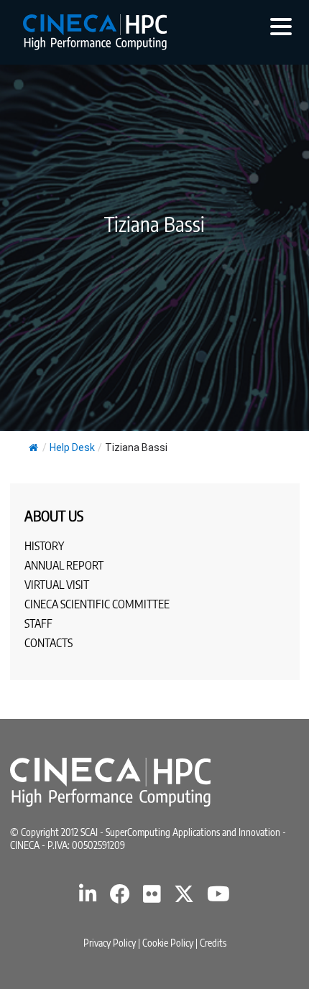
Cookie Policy (167, 943)
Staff (38, 623)
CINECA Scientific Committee (97, 604)
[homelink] (95, 32)
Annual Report (63, 565)
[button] (281, 26)
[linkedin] (88, 897)
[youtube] (218, 897)
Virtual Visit (56, 584)
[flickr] (152, 897)
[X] (184, 897)
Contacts (48, 643)
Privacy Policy (109, 943)
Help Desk (72, 447)
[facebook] (120, 897)
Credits (213, 943)
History (44, 546)
